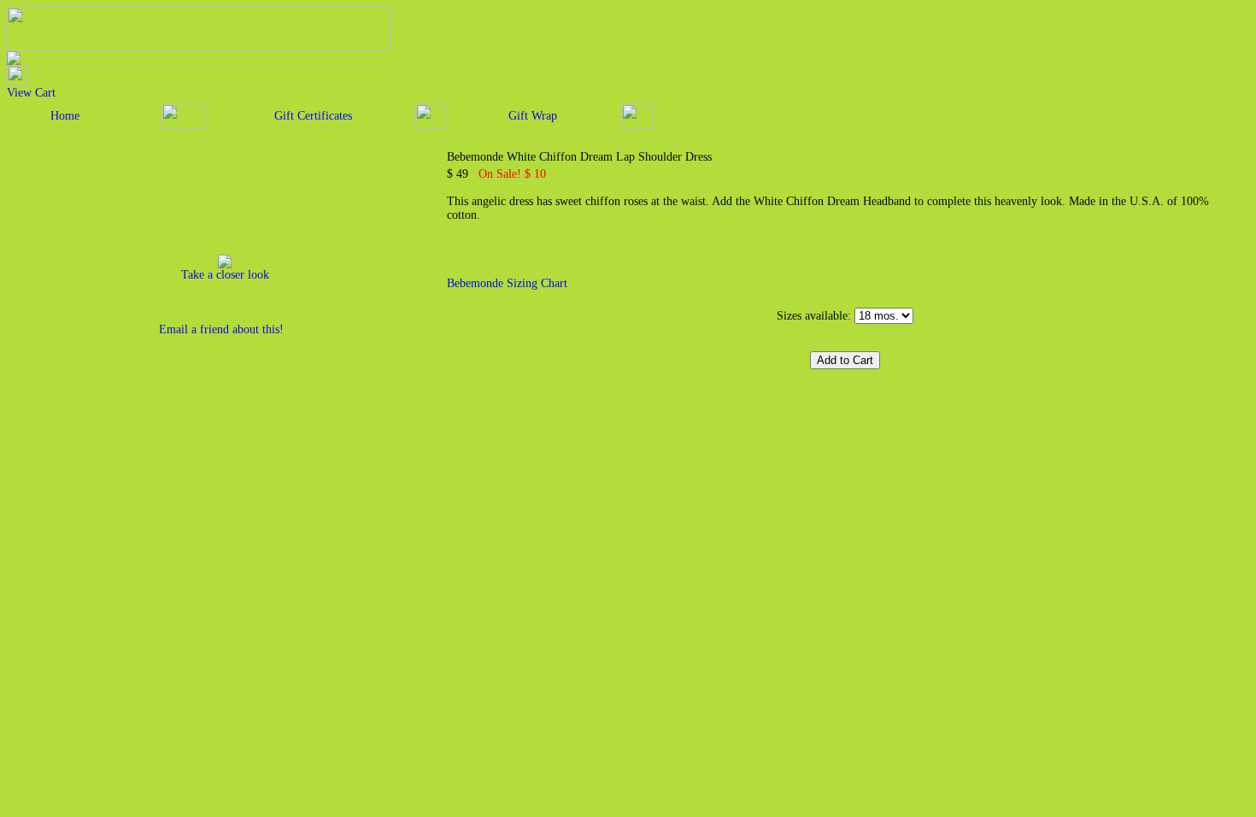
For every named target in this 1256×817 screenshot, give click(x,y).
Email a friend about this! (221, 329)
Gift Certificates (313, 115)
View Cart (31, 92)
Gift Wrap (532, 115)
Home (64, 115)
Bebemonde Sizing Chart (507, 283)
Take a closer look (225, 274)
